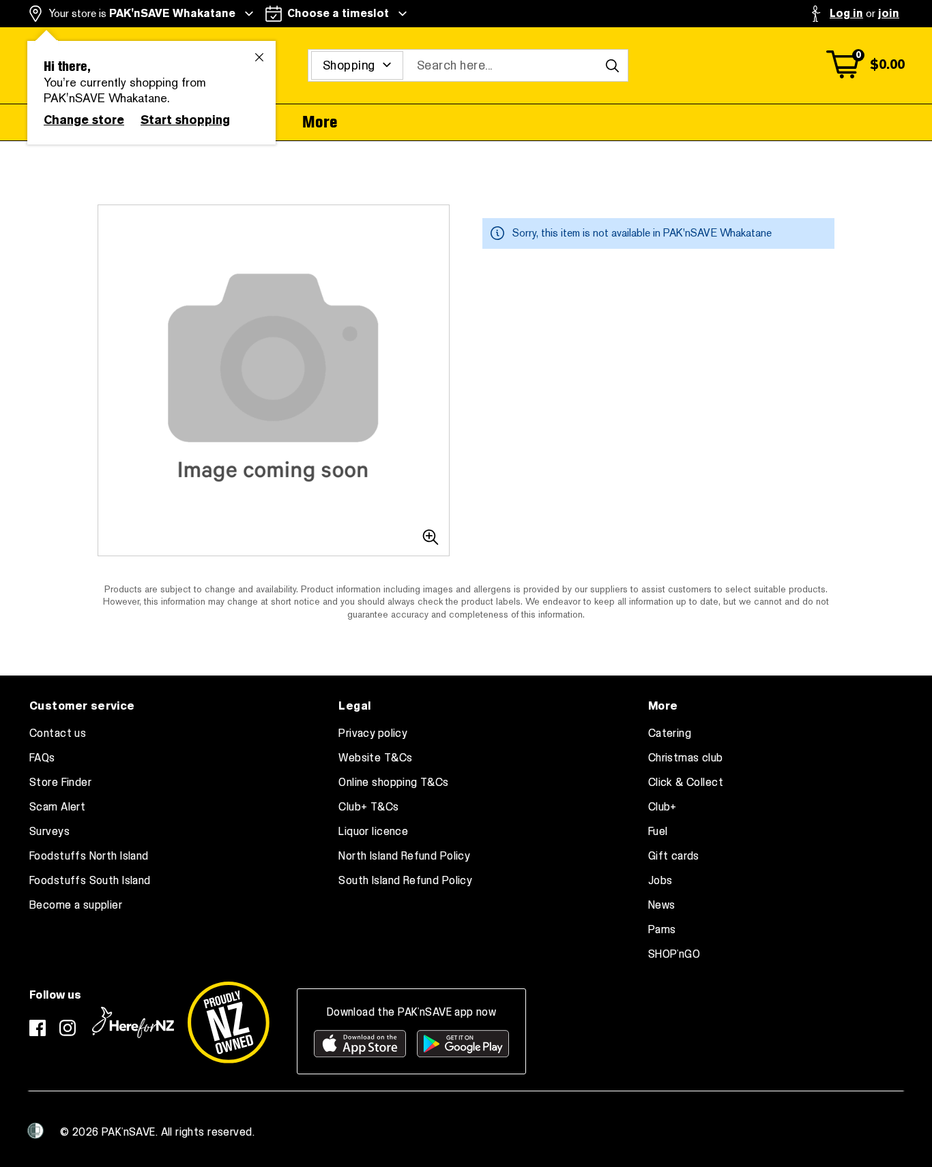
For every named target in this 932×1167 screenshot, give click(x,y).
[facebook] (37, 1028)
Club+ (662, 807)
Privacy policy (372, 733)
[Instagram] (67, 1028)
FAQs (42, 758)
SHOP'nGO (674, 954)
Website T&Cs (375, 758)
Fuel (658, 831)
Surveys (49, 831)
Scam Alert (57, 807)
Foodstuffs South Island (90, 880)
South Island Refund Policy (405, 880)
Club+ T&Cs (368, 807)
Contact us (57, 733)
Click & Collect (685, 782)
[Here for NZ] (133, 1022)
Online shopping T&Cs (393, 782)
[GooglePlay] (463, 1043)
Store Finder (60, 782)
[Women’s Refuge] (35, 1131)
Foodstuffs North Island (89, 856)
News (661, 905)
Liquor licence (373, 831)
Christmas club (685, 758)
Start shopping (185, 119)
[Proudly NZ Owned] (229, 1022)
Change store (84, 119)
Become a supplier (75, 905)
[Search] (612, 65)
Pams (662, 929)
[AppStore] (360, 1043)
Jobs (660, 880)
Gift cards (673, 856)
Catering (669, 733)
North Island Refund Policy (404, 856)
